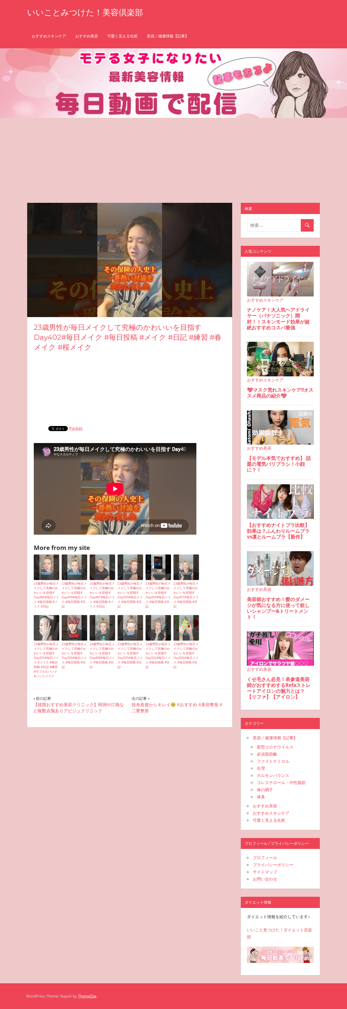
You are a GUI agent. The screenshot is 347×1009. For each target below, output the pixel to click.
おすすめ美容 (86, 36)
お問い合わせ (265, 879)
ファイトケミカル (273, 761)
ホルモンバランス (273, 775)
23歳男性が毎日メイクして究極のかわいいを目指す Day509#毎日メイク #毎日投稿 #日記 (130, 594)
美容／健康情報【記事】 (168, 36)
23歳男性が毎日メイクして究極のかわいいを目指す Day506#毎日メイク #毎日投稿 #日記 (186, 655)
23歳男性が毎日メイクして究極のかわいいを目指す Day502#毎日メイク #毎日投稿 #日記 (158, 655)
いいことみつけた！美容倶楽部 (85, 12)
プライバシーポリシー (273, 865)
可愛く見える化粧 (122, 36)
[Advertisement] (173, 156)
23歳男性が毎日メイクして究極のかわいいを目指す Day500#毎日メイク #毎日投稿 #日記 (74, 655)
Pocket (76, 428)
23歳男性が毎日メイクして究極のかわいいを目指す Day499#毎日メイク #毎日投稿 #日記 (74, 594)
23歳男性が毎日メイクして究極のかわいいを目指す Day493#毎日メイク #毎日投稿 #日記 (158, 594)
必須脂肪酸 (267, 754)
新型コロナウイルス (275, 747)
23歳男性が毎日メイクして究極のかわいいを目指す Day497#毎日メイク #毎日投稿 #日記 (186, 594)
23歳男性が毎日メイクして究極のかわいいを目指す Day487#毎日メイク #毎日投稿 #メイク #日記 (102, 594)
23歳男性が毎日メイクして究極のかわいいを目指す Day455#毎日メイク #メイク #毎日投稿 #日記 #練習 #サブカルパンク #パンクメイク (46, 660)
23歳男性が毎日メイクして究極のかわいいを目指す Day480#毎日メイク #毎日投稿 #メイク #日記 (46, 594)
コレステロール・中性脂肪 (281, 782)
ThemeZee (87, 996)
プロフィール (265, 857)
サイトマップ (265, 872)
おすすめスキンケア (49, 36)
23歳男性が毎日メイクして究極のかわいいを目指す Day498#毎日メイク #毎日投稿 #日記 (102, 655)
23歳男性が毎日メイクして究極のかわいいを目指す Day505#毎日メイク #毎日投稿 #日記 (130, 655)
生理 (261, 768)
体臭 (261, 797)
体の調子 (265, 789)
